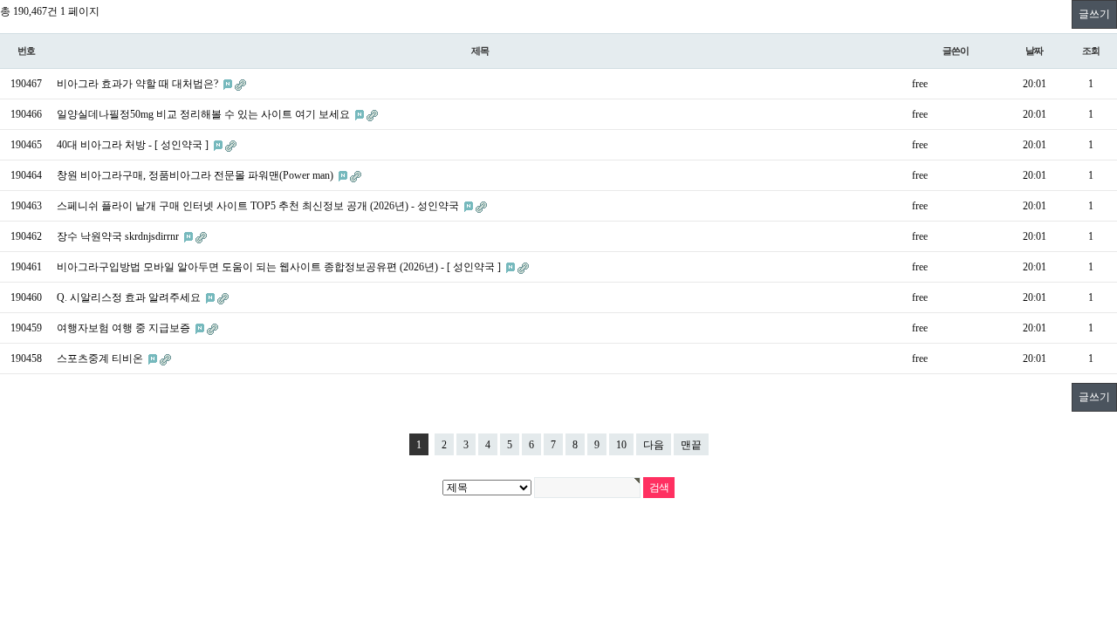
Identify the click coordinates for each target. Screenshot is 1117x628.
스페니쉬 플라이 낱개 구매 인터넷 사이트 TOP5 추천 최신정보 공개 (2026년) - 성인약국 (259, 206)
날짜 (1034, 50)
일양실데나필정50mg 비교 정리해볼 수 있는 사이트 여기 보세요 (205, 114)
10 (621, 445)
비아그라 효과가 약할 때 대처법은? (139, 84)
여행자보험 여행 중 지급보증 (125, 328)
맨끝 (691, 445)
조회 (1091, 50)
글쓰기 (1094, 14)
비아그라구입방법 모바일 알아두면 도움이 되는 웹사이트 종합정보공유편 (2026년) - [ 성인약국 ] (280, 267)
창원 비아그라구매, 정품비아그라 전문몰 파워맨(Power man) (196, 175)
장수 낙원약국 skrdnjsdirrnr (119, 236)
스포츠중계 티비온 (101, 358)
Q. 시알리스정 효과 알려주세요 (130, 297)
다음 (653, 445)
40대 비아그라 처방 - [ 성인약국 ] (134, 145)
